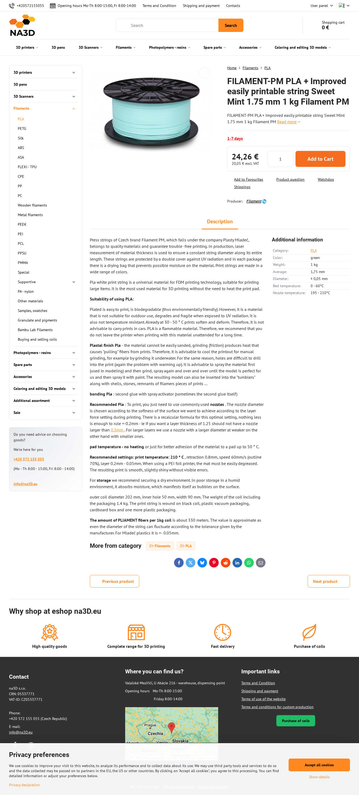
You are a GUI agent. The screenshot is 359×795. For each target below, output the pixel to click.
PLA (314, 250)
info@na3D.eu (25, 483)
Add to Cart (320, 158)
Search (231, 25)
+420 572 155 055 (29, 459)
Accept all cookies (319, 765)
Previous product (118, 581)
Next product (325, 581)
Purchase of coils (296, 720)
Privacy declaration (24, 784)
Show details (319, 777)
